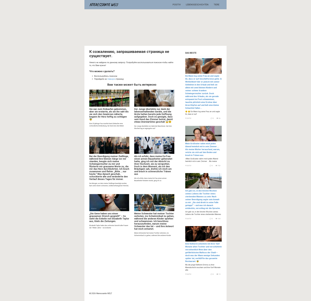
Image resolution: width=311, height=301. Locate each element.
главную (111, 79)
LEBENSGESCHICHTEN (197, 4)
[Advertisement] (155, 27)
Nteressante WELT (103, 4)
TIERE (216, 4)
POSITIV (177, 4)
